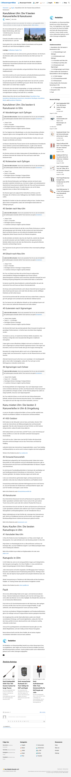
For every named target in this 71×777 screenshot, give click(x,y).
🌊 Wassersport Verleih (24, 2)
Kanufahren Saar (35, 96)
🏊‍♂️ (36, 747)
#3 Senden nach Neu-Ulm (59, 60)
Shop (56, 745)
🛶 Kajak (42, 2)
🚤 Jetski (22, 750)
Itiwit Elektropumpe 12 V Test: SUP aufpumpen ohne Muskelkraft (63, 191)
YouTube (5, 749)
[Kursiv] (11, 721)
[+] (28, 721)
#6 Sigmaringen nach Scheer (60, 69)
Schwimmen (41, 747)
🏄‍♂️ (36, 753)
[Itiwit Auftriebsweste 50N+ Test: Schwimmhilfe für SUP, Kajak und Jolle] (39, 677)
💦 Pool (22, 756)
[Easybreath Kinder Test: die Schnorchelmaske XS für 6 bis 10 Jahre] (52, 134)
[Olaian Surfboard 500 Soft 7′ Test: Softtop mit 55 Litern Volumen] (52, 146)
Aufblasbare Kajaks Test (15, 50)
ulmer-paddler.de (24, 585)
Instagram (5, 752)
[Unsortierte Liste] (18, 721)
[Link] (24, 721)
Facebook (5, 757)
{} (26, 721)
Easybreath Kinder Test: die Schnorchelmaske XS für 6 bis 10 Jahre (63, 134)
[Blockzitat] (20, 721)
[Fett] (9, 721)
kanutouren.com (22, 522)
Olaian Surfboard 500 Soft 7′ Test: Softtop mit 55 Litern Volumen (63, 145)
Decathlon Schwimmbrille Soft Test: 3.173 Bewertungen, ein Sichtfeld (62, 120)
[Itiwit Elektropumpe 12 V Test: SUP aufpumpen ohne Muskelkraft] (52, 191)
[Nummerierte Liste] (16, 721)
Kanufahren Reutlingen (31, 98)
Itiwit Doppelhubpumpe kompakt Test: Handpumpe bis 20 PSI (63, 180)
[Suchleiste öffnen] (69, 3)
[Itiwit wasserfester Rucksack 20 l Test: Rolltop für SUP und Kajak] (24, 677)
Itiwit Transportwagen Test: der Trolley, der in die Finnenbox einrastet (63, 168)
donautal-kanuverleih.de (24, 491)
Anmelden (43, 712)
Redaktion (12, 641)
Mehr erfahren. (35, 25)
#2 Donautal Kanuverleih (59, 78)
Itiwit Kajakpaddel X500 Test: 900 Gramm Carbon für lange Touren (9, 684)
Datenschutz (65, 769)
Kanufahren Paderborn (15, 100)
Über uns (57, 747)
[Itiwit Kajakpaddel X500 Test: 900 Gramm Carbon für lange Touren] (9, 677)
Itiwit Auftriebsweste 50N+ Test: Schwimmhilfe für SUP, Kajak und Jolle (39, 686)
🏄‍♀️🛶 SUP (36, 2)
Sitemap (57, 753)
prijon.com (6, 553)
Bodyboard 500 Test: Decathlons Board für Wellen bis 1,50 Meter (62, 157)
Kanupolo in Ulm (55, 90)
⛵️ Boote (22, 747)
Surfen (39, 753)
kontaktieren (39, 118)
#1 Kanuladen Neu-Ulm (58, 87)
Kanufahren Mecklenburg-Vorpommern (13, 98)
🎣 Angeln (49, 2)
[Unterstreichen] (13, 721)
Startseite (5, 8)
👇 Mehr (56, 2)
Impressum (59, 769)
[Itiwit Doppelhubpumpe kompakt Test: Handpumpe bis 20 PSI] (52, 180)
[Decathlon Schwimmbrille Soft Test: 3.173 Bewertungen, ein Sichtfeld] (52, 119)
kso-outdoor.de (23, 453)
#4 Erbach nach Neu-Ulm (59, 62)
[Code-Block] (22, 721)
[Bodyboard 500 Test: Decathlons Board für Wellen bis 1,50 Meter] (52, 157)
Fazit (52, 92)
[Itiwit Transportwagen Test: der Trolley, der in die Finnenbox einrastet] (52, 168)
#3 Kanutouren (56, 80)
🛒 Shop (64, 2)
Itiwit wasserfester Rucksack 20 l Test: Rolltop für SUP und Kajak (24, 684)
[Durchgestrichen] (15, 721)
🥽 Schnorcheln (40, 745)
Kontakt (57, 750)
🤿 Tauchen (39, 756)
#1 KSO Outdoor (56, 76)
